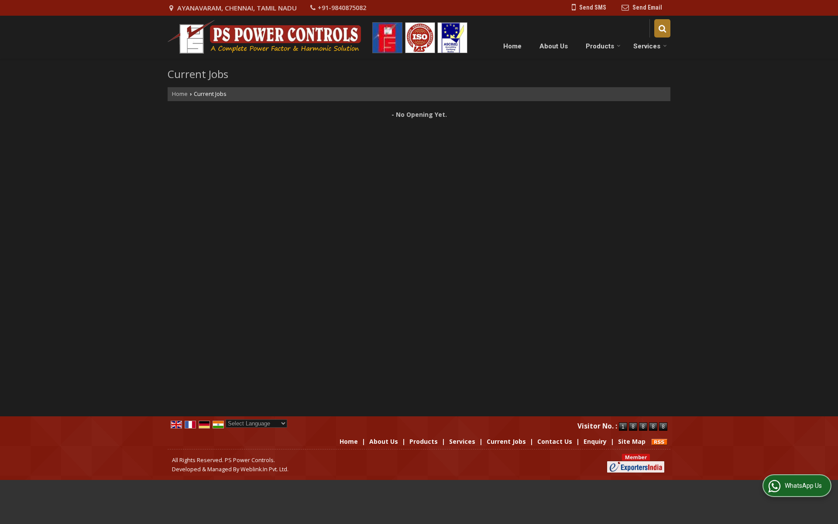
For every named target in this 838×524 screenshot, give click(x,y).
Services (646, 46)
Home (512, 46)
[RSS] (659, 441)
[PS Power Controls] (318, 37)
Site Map (632, 441)
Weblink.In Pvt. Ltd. (264, 469)
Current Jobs (506, 441)
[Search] (662, 28)
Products (600, 46)
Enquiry (595, 441)
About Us (553, 46)
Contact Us (554, 441)
